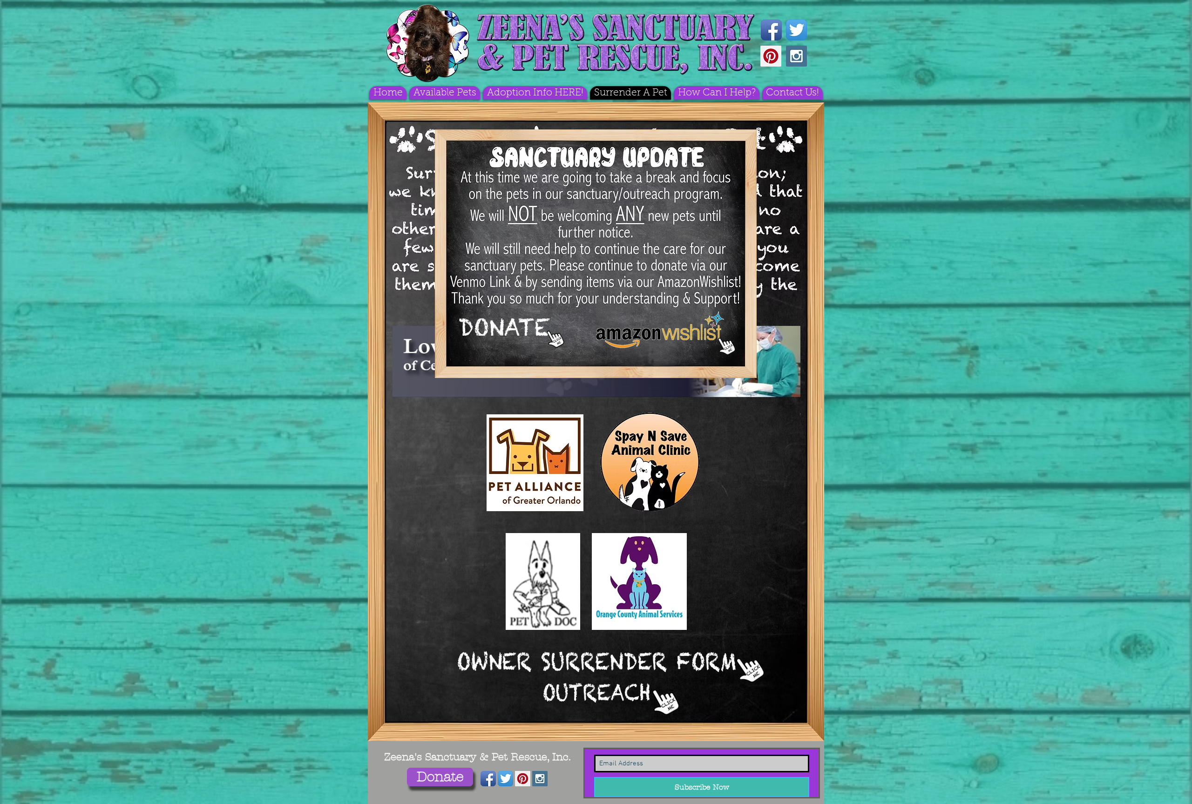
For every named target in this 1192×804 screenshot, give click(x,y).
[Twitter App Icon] (796, 30)
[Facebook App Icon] (771, 30)
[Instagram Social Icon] (796, 56)
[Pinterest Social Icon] (770, 56)
